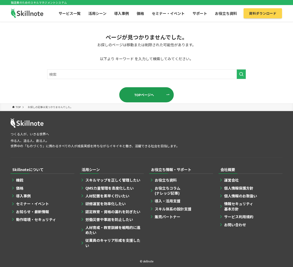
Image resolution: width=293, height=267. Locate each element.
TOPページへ (144, 94)
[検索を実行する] (241, 74)
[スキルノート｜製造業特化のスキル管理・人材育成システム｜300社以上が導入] (27, 13)
